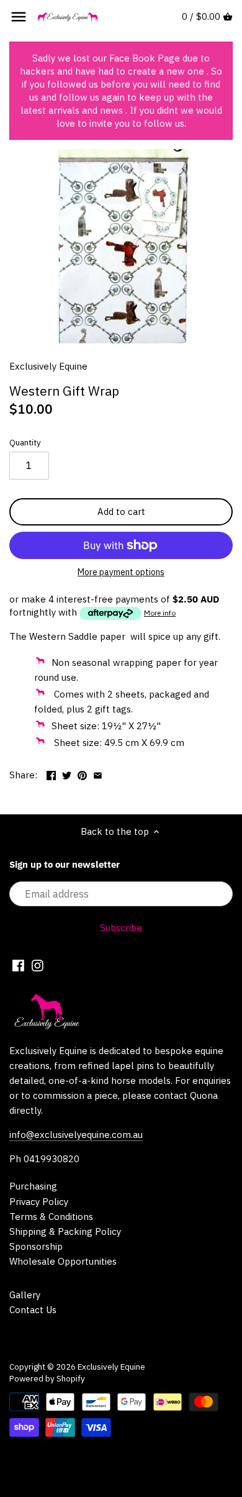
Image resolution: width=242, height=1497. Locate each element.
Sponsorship (36, 1246)
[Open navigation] (18, 16)
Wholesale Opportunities (63, 1261)
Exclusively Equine (48, 366)
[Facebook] (18, 964)
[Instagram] (37, 964)
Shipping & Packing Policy (65, 1231)
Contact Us (32, 1310)
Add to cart (121, 511)
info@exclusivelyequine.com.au (76, 1134)
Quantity (25, 442)
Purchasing (33, 1186)
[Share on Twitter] (66, 774)
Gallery (24, 1295)
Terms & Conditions (51, 1216)
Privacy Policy (38, 1202)
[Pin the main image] (82, 774)
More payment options (121, 572)
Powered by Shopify (47, 1378)
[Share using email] (97, 774)
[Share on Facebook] (51, 774)
